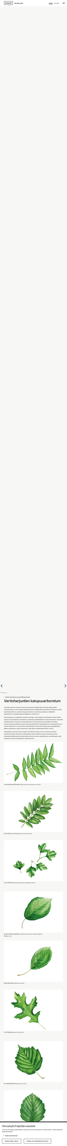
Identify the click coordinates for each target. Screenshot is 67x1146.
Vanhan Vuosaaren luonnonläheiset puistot (17, 697)
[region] (33, 350)
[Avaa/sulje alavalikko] (63, 3)
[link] (8, 3)
